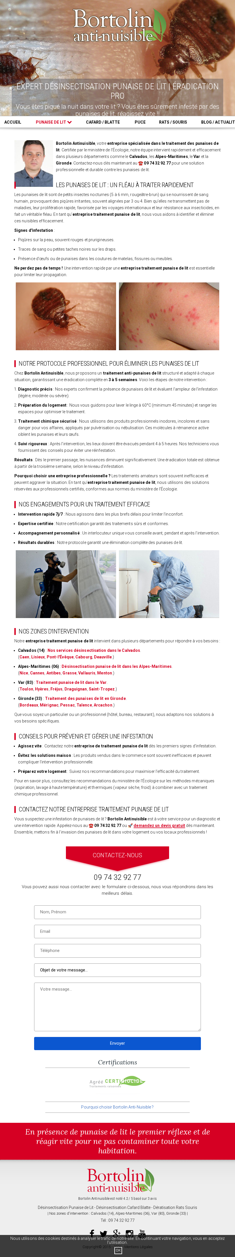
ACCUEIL (12, 122)
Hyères (42, 689)
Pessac (67, 705)
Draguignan (75, 689)
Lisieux (38, 657)
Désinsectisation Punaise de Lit (65, 1207)
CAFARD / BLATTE (103, 122)
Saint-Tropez (102, 689)
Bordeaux (28, 705)
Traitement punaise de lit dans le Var (71, 682)
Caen (24, 657)
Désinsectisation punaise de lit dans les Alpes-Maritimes (117, 666)
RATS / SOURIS (173, 122)
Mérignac (49, 705)
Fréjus (56, 689)
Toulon (26, 689)
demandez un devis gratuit (159, 825)
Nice (23, 673)
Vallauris (86, 673)
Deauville (103, 657)
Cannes (37, 673)
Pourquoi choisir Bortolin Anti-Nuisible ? (117, 1107)
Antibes (53, 673)
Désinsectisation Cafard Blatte (123, 1207)
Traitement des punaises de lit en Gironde (85, 698)
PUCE (140, 122)
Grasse (69, 673)
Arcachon (103, 705)
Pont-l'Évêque (60, 657)
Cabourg (83, 657)
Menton (104, 673)
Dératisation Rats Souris (175, 1207)
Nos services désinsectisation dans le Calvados (94, 650)
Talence (84, 705)
